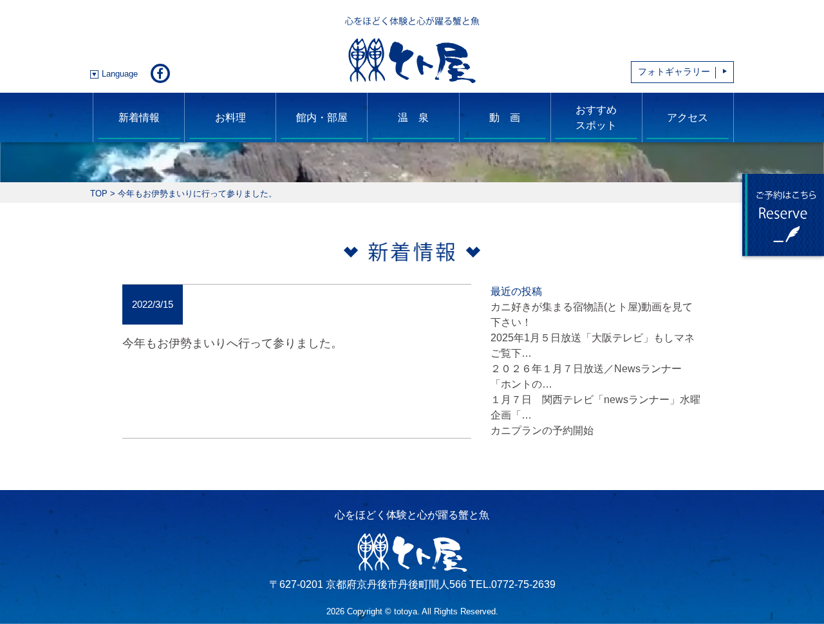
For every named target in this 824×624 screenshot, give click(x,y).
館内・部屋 (322, 117)
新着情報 (139, 117)
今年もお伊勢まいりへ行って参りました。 (232, 343)
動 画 (504, 117)
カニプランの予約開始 (542, 430)
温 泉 (413, 117)
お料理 (230, 117)
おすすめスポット (596, 117)
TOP (99, 193)
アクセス (687, 117)
